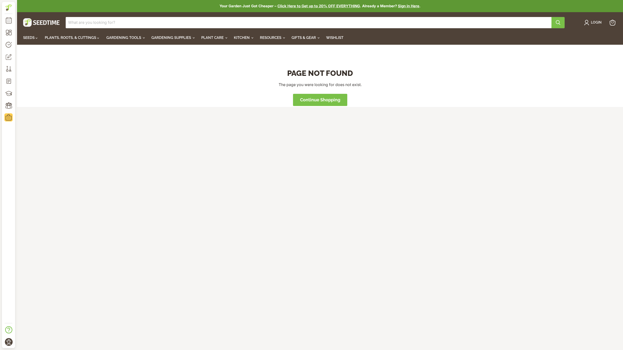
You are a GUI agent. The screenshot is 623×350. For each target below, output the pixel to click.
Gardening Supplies (171, 37)
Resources (271, 37)
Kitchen (242, 37)
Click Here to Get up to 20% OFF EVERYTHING (318, 6)
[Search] (558, 22)
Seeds (29, 37)
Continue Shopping (320, 99)
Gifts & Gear (304, 37)
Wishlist (334, 37)
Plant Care (213, 37)
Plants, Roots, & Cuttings (71, 37)
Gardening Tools (124, 37)
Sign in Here (408, 6)
